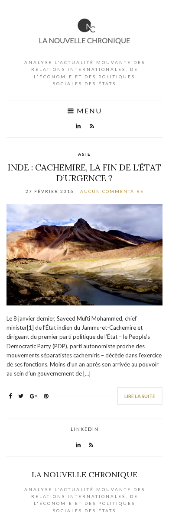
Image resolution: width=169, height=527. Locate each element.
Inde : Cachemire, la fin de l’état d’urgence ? (84, 172)
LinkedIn (85, 429)
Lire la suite (139, 396)
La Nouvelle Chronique (84, 474)
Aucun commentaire (112, 191)
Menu (88, 110)
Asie (84, 154)
